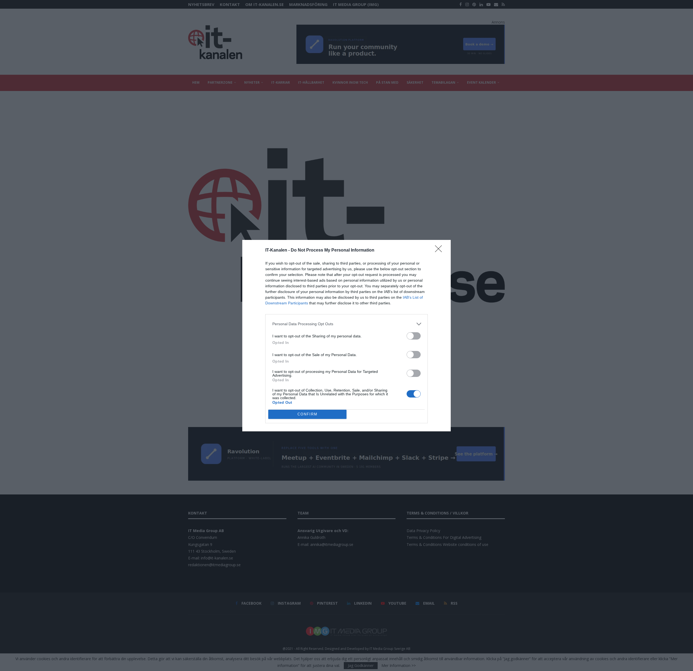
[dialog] (346, 335)
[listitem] (346, 324)
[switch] (414, 336)
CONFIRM (308, 414)
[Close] (440, 250)
